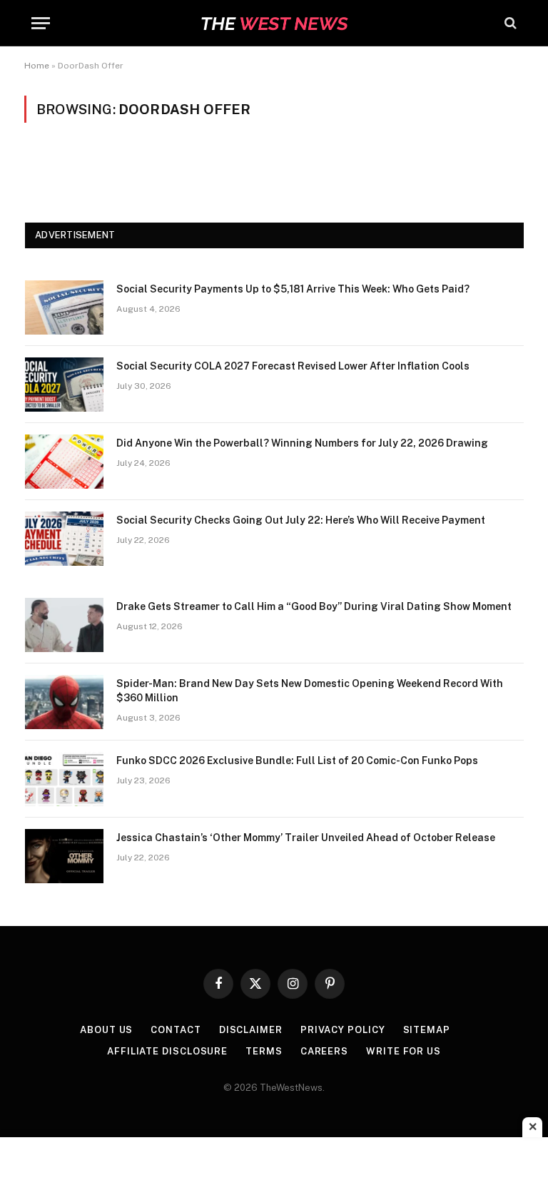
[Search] (509, 23)
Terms (264, 1051)
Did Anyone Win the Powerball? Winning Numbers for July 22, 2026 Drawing (302, 443)
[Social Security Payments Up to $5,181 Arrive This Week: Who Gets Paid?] (64, 307)
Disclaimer (251, 1029)
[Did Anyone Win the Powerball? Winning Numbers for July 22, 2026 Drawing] (64, 461)
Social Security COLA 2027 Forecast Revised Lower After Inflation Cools (293, 366)
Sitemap (426, 1029)
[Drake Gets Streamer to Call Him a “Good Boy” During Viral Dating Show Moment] (64, 625)
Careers (324, 1051)
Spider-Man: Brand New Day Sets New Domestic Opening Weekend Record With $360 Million (309, 690)
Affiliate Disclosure (167, 1051)
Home (36, 66)
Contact (176, 1029)
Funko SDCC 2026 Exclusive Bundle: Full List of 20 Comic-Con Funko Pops (297, 760)
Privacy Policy (342, 1029)
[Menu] (40, 23)
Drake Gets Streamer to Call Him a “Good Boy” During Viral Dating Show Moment (314, 606)
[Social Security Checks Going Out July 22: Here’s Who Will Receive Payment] (64, 539)
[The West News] (274, 23)
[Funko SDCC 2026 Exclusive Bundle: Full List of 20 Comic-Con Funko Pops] (64, 779)
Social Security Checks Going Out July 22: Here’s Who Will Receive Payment (300, 520)
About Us (106, 1029)
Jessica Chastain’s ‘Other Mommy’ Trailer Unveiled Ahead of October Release (305, 837)
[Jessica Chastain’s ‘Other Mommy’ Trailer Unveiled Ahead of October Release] (64, 856)
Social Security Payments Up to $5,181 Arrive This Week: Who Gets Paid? (293, 289)
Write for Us (403, 1051)
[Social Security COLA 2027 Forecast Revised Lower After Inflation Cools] (64, 384)
